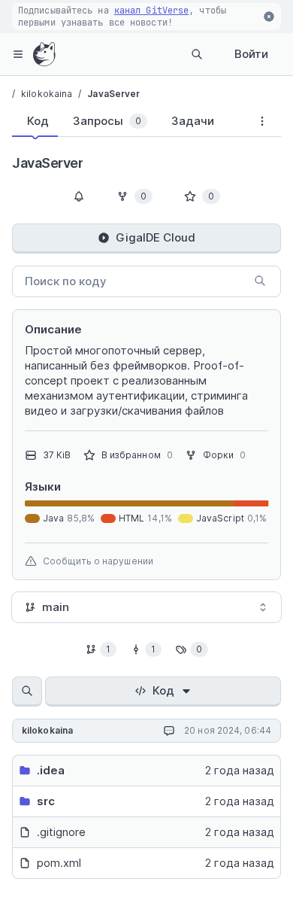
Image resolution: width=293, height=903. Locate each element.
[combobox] (146, 607)
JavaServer (113, 93)
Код (163, 690)
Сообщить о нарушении (98, 561)
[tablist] (127, 124)
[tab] (35, 121)
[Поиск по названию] (27, 691)
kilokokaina (46, 93)
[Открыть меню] (18, 54)
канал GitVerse (151, 11)
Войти (251, 54)
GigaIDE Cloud (155, 237)
